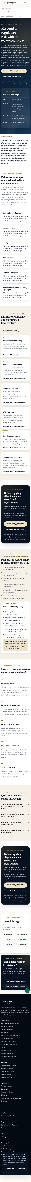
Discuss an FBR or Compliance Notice (14, 71)
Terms (3, 1140)
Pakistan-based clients (8, 1065)
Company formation (7, 1026)
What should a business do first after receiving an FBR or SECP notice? (12, 806)
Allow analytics (9, 1168)
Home (2, 8)
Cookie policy (5, 1143)
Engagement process (8, 1122)
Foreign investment (7, 1053)
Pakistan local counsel (8, 1056)
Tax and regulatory (7, 1029)
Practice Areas (9, 15)
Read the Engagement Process (15, 986)
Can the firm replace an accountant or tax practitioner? (13, 815)
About (3, 1110)
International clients (7, 1071)
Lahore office (5, 1119)
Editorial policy (6, 1149)
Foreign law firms (6, 1077)
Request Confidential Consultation (15, 981)
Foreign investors (6, 1074)
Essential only (21, 1168)
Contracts (4, 1032)
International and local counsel (11, 1098)
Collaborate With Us (7, 1116)
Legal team (4, 1113)
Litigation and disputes (8, 1041)
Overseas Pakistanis (7, 1068)
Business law (5, 1089)
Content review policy (8, 1152)
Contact (3, 1128)
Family (3, 1047)
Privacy (3, 1137)
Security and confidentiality (10, 1125)
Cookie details (8, 1172)
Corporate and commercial (10, 1023)
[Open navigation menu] (25, 3)
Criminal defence (6, 1050)
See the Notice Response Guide (12, 76)
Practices (8, 8)
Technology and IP (7, 1038)
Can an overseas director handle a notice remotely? (12, 831)
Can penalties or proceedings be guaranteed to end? (12, 823)
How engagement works (10, 330)
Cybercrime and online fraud (10, 1035)
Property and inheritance (9, 1044)
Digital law (4, 1095)
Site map (4, 1101)
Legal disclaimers (6, 1146)
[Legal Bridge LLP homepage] (10, 3)
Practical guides (6, 1086)
